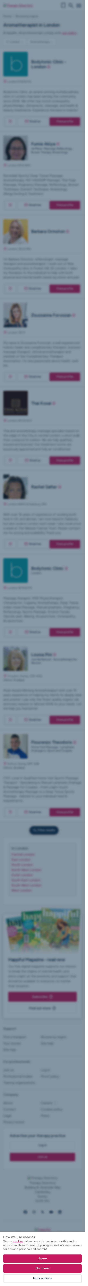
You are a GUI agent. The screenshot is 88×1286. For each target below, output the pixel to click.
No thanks (43, 1268)
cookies (18, 1241)
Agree (42, 1258)
